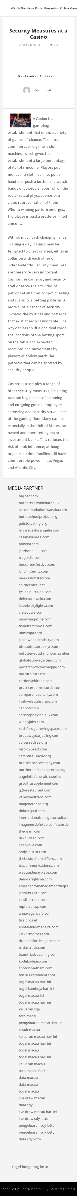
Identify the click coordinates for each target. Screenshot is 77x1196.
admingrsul (43, 90)
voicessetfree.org (33, 742)
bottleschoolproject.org (38, 516)
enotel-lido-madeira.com (39, 927)
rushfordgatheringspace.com (43, 728)
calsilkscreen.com (33, 899)
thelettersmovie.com (35, 626)
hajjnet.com (28, 496)
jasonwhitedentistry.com (39, 639)
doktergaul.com (32, 810)
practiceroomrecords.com (40, 687)
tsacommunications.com (39, 865)
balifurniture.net (32, 674)
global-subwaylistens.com (40, 660)
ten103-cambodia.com (37, 975)
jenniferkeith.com (33, 892)
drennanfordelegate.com (39, 940)
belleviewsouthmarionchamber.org (47, 653)
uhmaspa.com (30, 632)
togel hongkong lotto (30, 1166)
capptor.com (29, 708)
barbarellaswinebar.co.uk (39, 503)
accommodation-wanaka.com (43, 509)
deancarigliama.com (35, 879)
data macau (28, 1077)
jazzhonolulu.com (33, 550)
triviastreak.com (32, 947)
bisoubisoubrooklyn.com (39, 646)
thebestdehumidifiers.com (40, 858)
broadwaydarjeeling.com (39, 735)
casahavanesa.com (34, 537)
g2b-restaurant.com (35, 790)
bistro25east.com (33, 749)
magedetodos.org (33, 804)
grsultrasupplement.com (39, 783)
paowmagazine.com (35, 619)
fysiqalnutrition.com (35, 591)
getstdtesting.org (33, 523)
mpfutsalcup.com (33, 906)
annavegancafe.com (35, 913)
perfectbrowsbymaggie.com (42, 667)
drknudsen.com (31, 838)
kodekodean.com (33, 961)
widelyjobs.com (31, 721)
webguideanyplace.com (38, 872)
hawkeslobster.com (34, 578)
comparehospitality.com (38, 694)
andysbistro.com (32, 851)
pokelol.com (29, 544)
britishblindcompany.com (39, 762)
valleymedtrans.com (35, 797)
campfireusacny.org (35, 756)
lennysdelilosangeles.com (39, 530)
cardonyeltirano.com (36, 680)
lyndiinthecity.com (33, 571)
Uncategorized (29, 45)
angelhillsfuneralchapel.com (42, 776)
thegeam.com (30, 831)
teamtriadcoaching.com (38, 954)
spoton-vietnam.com (35, 968)
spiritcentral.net (32, 585)
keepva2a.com (30, 845)
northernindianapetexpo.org (42, 769)
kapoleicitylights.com (36, 605)
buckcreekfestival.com (37, 564)
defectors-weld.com (35, 598)
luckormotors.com (34, 934)
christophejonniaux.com (38, 715)
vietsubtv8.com (31, 612)
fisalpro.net (28, 920)
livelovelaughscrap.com (38, 701)
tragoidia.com (30, 557)
